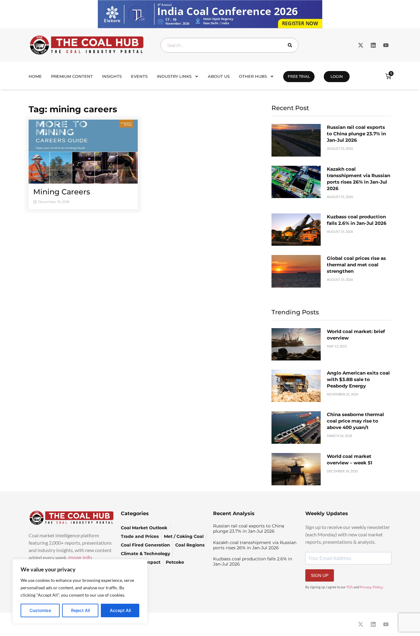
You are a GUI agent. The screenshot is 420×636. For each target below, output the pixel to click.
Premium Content (72, 76)
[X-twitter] (360, 45)
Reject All (80, 610)
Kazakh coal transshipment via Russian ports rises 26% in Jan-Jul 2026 (254, 545)
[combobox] (229, 45)
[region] (80, 591)
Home (35, 76)
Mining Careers (61, 191)
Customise (40, 610)
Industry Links (174, 76)
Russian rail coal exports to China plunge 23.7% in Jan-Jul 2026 (356, 133)
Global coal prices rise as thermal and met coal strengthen (356, 264)
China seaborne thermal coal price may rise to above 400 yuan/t (355, 420)
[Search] (291, 45)
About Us (219, 76)
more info (80, 558)
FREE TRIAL (299, 76)
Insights (112, 76)
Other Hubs (253, 76)
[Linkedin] (373, 45)
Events (139, 76)
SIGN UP (319, 575)
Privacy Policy (371, 587)
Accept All (120, 610)
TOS (349, 587)
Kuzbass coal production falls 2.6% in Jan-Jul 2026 (252, 561)
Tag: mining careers (73, 109)
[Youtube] (385, 45)
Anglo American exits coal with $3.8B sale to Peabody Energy (358, 379)
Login (337, 76)
